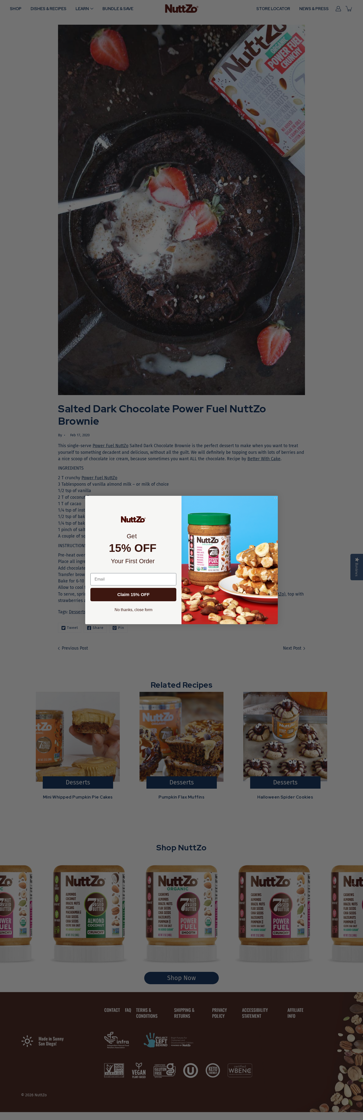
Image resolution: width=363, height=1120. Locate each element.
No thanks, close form (133, 610)
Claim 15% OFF (133, 594)
